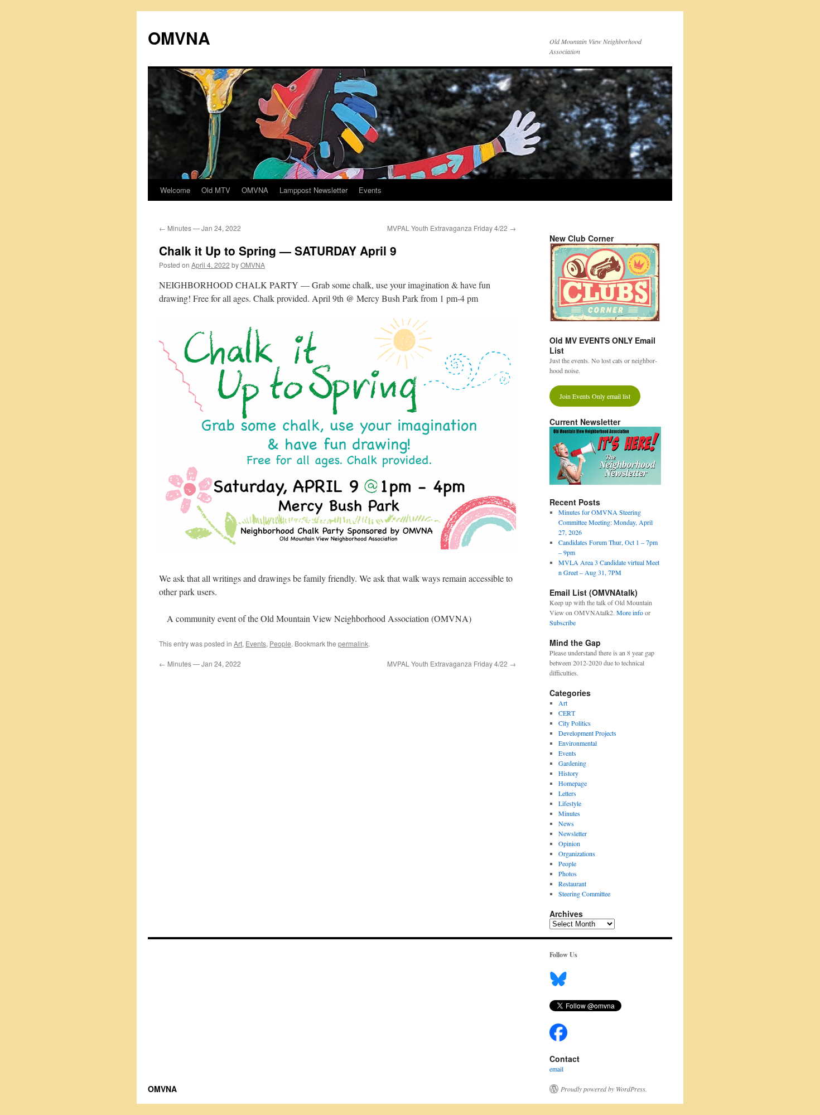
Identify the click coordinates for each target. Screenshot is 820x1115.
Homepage (572, 783)
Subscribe (562, 622)
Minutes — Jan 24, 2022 (200, 228)
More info (629, 612)
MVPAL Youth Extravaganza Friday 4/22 (451, 228)
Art (238, 643)
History (568, 773)
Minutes (569, 813)
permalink (353, 643)
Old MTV (215, 190)
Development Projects (587, 732)
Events (370, 190)
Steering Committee (584, 893)
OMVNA (179, 38)
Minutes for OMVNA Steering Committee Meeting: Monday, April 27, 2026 (605, 522)
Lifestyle (569, 803)
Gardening (572, 763)
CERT (566, 712)
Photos (567, 873)
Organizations (576, 853)
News (566, 823)
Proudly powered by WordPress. (604, 1088)
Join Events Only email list (594, 396)
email (556, 1068)
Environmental (577, 742)
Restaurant (572, 883)
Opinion (569, 843)
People (280, 643)
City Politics (574, 722)
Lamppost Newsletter (313, 190)
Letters (567, 793)
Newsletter (572, 833)
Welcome (175, 190)
